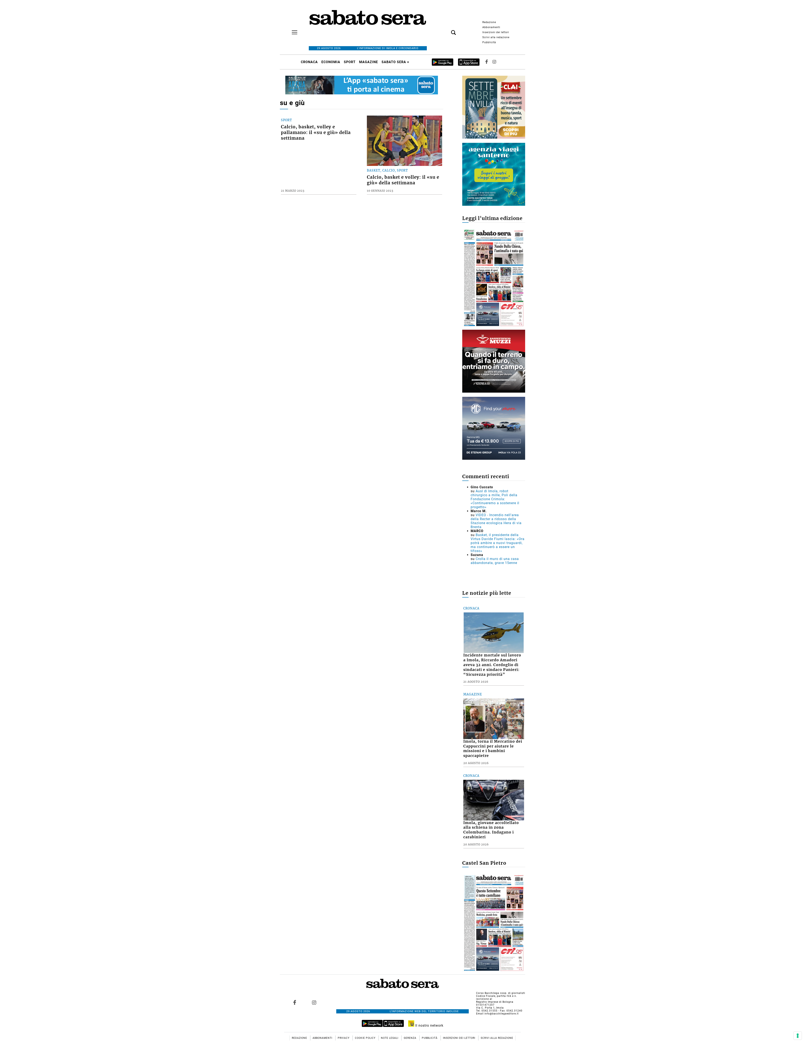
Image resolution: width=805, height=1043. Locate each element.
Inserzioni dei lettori (495, 32)
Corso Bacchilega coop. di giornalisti (500, 993)
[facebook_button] (486, 62)
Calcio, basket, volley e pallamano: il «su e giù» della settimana (316, 132)
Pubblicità (489, 42)
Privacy (344, 1037)
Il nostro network (428, 1025)
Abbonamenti (491, 27)
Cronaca (309, 62)
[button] (447, 30)
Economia (330, 62)
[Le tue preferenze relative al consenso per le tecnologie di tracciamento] (798, 1036)
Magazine (368, 62)
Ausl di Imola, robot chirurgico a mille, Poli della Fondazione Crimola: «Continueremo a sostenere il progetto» (495, 499)
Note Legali (390, 1037)
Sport (350, 62)
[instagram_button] (494, 62)
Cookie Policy (365, 1037)
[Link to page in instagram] (314, 1002)
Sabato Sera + (395, 62)
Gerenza (410, 1037)
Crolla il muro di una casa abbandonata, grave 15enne (495, 561)
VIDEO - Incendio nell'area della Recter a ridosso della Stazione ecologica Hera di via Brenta (496, 521)
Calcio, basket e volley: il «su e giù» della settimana (403, 180)
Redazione (489, 22)
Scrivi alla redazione (495, 37)
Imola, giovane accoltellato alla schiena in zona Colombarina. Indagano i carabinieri (491, 830)
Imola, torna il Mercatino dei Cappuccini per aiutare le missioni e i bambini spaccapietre (492, 748)
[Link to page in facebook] (295, 1002)
